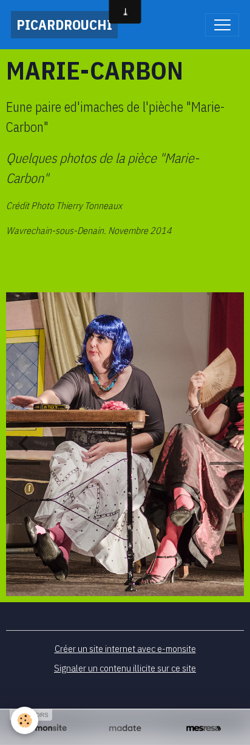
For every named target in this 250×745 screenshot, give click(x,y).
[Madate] (124, 728)
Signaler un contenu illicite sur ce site (125, 668)
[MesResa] (203, 728)
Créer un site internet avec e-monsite (125, 648)
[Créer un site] (46, 728)
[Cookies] (24, 720)
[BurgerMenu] (222, 24)
